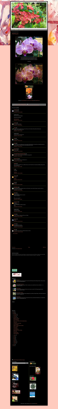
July (14, 336)
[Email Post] (27, 104)
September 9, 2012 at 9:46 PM (18, 211)
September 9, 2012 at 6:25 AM (18, 206)
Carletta (15, 223)
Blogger (36, 403)
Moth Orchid (15, 34)
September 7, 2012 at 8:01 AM (18, 140)
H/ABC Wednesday (16, 333)
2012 (13, 313)
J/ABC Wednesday (16, 324)
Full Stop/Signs (18, 288)
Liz (14, 169)
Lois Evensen (15, 109)
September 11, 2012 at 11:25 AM (18, 231)
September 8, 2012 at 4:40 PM (18, 199)
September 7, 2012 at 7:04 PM (18, 166)
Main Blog (21, 29)
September (15, 317)
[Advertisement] (29, 240)
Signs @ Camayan (16, 332)
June (14, 337)
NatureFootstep (16, 158)
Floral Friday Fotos (25, 100)
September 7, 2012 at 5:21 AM (18, 120)
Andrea (15, 143)
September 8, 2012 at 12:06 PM (18, 184)
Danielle (15, 163)
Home (12, 29)
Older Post (44, 247)
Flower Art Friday (30, 100)
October (15, 316)
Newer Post (13, 247)
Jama (14, 182)
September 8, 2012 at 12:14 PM (18, 190)
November (15, 315)
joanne (15, 127)
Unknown (15, 175)
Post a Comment (15, 233)
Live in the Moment (26, 5)
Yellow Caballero (16, 326)
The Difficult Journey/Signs (17, 323)
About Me (16, 29)
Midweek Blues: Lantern (19, 292)
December (15, 314)
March (15, 340)
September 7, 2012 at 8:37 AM (18, 146)
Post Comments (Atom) (19, 248)
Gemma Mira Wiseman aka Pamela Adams (19, 153)
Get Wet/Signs (15, 327)
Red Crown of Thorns (16, 318)
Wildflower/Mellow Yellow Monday (18, 325)
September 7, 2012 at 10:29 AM (18, 151)
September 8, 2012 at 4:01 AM (18, 179)
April (14, 339)
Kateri (15, 229)
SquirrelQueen (16, 187)
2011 (13, 344)
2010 (13, 345)
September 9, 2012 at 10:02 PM (18, 216)
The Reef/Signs (18, 296)
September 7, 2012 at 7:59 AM (18, 135)
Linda (14, 138)
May (14, 338)
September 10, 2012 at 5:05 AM (18, 221)
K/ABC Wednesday (16, 319)
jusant (30, 403)
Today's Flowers (37, 100)
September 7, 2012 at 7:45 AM (18, 130)
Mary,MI (15, 178)
